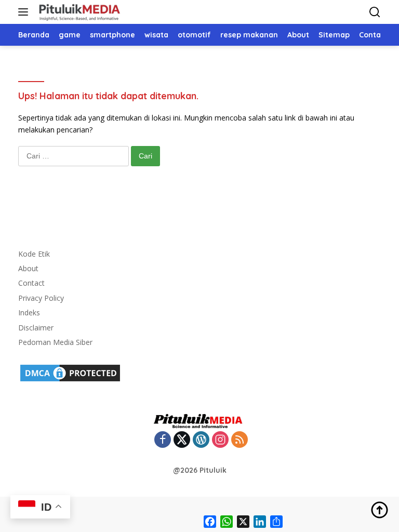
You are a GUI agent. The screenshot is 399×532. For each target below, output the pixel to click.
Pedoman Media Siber (55, 342)
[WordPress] (201, 440)
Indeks (29, 312)
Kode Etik (34, 254)
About (28, 268)
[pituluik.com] (78, 12)
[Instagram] (220, 440)
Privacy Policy (41, 298)
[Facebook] (162, 440)
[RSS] (239, 440)
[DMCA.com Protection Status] (70, 372)
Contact (31, 283)
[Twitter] (182, 440)
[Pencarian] (375, 12)
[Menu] (25, 12)
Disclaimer (36, 327)
